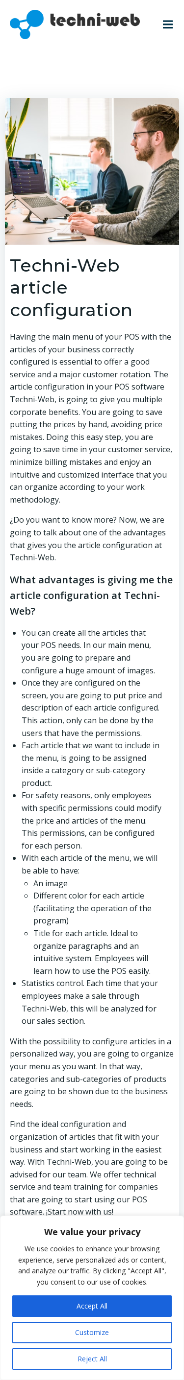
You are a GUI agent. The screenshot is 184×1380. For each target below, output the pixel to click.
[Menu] (168, 25)
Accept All (92, 1306)
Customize (92, 1332)
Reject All (92, 1358)
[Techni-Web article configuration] (92, 170)
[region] (92, 1298)
